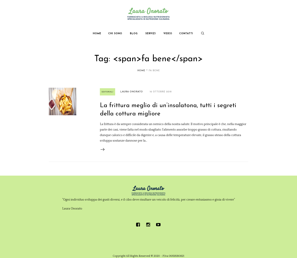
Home (141, 70)
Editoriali (107, 92)
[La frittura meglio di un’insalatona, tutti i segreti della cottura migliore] (62, 101)
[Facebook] (138, 224)
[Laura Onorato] (148, 190)
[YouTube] (158, 224)
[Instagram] (148, 224)
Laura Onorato (131, 92)
